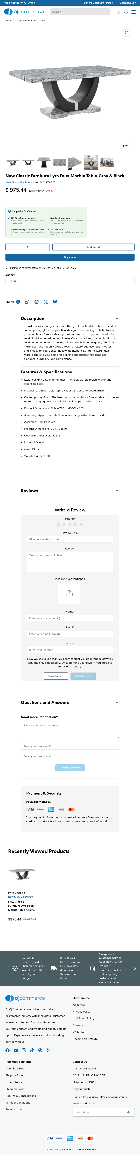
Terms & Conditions (17, 1102)
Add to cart (93, 247)
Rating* (70, 518)
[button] (58, 524)
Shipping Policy (15, 1089)
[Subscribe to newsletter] (128, 1112)
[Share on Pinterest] (36, 301)
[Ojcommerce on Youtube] (16, 1048)
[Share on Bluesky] (55, 301)
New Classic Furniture (17, 182)
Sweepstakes (14, 1109)
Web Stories (80, 1032)
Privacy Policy (81, 1011)
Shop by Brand (14, 1075)
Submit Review (83, 676)
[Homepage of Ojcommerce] (23, 11)
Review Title (70, 532)
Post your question (70, 767)
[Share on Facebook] (18, 301)
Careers (78, 1025)
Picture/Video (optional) (70, 578)
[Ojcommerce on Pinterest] (41, 1048)
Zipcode (10, 274)
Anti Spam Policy (83, 1018)
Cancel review (56, 676)
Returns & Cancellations (20, 1095)
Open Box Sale (14, 1068)
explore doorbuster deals (98, 2)
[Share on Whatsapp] (27, 301)
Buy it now (70, 257)
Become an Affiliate (85, 1038)
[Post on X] (46, 301)
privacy (76, 666)
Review (69, 548)
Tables (43, 20)
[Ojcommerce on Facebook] (8, 1048)
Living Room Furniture (26, 20)
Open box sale (128, 2)
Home (9, 20)
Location (70, 643)
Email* (70, 627)
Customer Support (84, 1068)
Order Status (13, 1082)
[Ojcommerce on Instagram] (24, 1048)
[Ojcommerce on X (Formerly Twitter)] (48, 1048)
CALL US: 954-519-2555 (89, 1075)
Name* (70, 611)
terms (62, 666)
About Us (79, 1004)
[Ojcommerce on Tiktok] (32, 1048)
